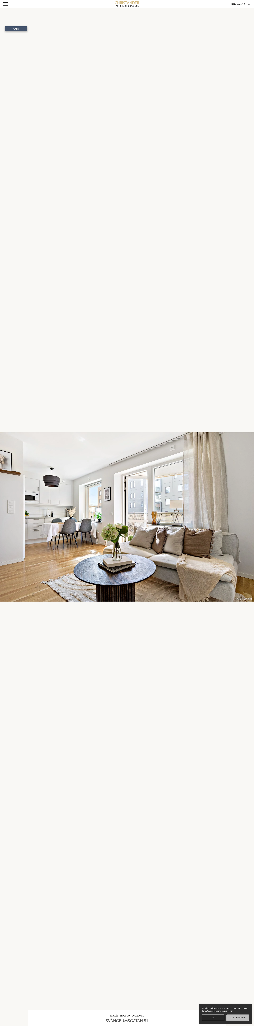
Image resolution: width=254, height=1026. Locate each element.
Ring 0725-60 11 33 (241, 3)
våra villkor (228, 1011)
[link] (127, 3)
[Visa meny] (5, 4)
